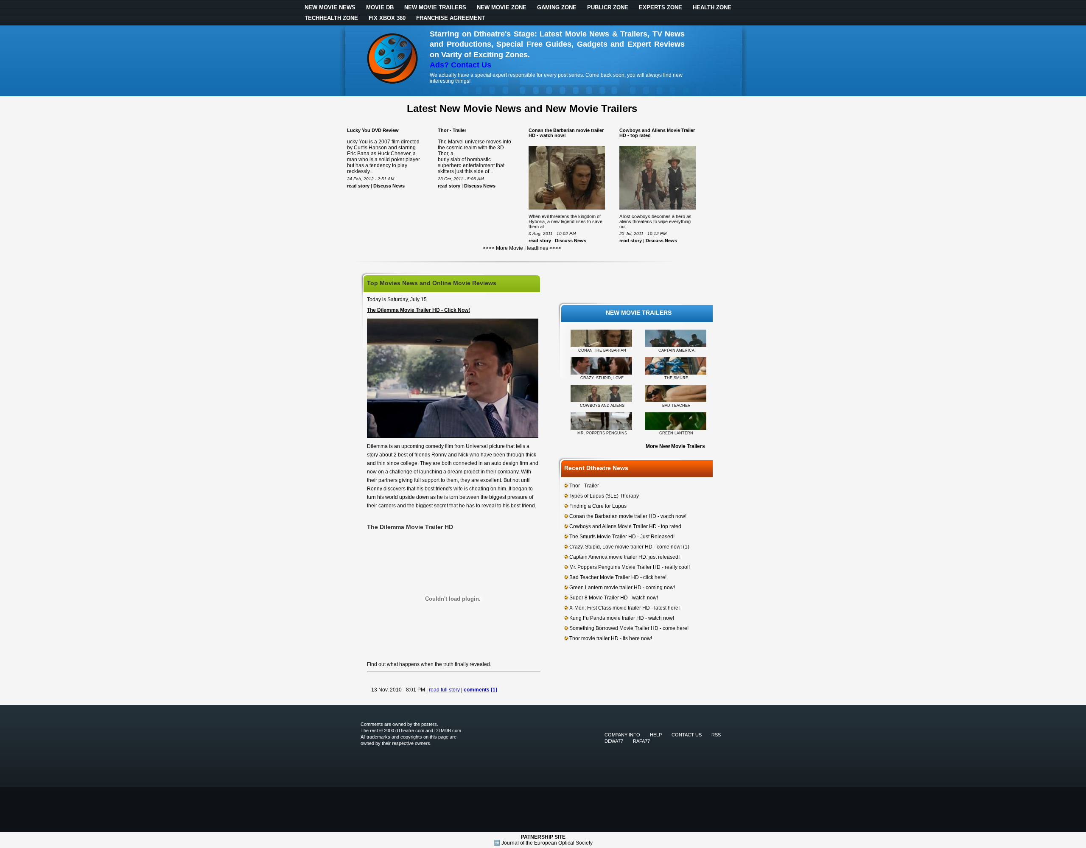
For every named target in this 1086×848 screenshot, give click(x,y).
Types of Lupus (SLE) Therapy (604, 496)
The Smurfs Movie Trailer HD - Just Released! (622, 537)
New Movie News (330, 7)
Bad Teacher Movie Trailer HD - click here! (617, 577)
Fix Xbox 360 (387, 18)
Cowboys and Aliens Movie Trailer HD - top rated (625, 526)
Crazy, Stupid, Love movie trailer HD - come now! (625, 547)
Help (656, 734)
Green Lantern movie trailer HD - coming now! (622, 588)
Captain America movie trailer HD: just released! (624, 557)
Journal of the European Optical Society (547, 843)
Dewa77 (614, 741)
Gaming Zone (557, 7)
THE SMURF (676, 378)
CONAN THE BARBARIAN (602, 350)
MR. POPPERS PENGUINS (602, 433)
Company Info (622, 734)
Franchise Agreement (450, 18)
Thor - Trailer (452, 130)
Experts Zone (660, 7)
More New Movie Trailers (675, 446)
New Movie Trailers (435, 7)
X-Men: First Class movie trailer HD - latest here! (624, 608)
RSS (716, 734)
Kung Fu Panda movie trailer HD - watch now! (621, 618)
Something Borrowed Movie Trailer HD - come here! (629, 628)
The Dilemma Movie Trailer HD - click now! (418, 310)
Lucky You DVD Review (373, 130)
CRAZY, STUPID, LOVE (602, 378)
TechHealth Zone (331, 18)
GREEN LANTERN (676, 433)
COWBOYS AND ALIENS (602, 405)
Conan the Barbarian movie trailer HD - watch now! (627, 516)
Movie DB (380, 7)
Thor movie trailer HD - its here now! (610, 638)
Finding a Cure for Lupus (598, 506)
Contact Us (687, 734)
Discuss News (389, 185)
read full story (444, 690)
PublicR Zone (607, 7)
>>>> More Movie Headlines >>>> (522, 248)
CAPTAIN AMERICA (676, 350)
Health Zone (712, 7)
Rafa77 (641, 741)
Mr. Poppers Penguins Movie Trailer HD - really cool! (629, 567)
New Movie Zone (501, 7)
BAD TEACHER (676, 405)
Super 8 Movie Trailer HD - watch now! (613, 598)
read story (358, 185)
